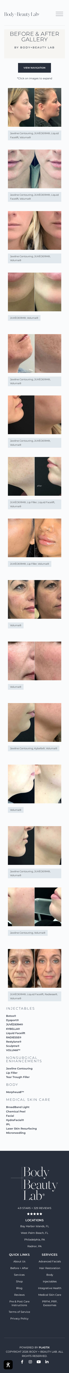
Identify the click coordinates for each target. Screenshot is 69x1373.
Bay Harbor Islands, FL (34, 1226)
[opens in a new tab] (22, 1362)
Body (49, 1274)
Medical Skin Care (49, 1294)
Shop (19, 1281)
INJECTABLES (20, 1008)
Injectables (50, 1281)
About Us (19, 1261)
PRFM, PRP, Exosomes (49, 1303)
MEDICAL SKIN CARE (28, 1100)
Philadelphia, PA (34, 1239)
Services (19, 1274)
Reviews (19, 1294)
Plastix (44, 1347)
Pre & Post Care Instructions (19, 1303)
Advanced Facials (50, 1261)
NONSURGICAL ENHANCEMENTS (24, 1059)
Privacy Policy (19, 1318)
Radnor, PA (34, 1246)
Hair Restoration (49, 1268)
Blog (19, 1288)
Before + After (19, 1268)
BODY (12, 1085)
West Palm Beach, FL (34, 1233)
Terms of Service (19, 1312)
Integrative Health (49, 1288)
